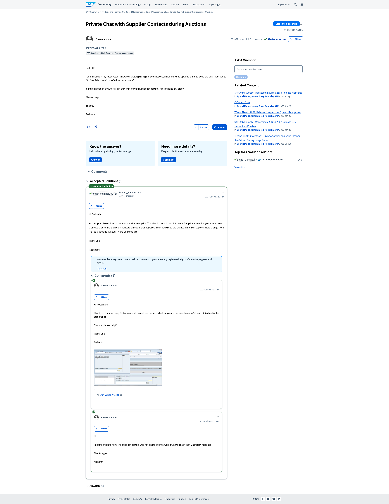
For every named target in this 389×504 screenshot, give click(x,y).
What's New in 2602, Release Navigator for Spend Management (267, 112)
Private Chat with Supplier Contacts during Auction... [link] (191, 12)
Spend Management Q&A (156, 12)
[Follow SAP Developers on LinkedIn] (279, 499)
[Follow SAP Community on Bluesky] (268, 499)
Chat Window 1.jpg (109, 395)
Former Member (103, 39)
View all (238, 167)
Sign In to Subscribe (286, 24)
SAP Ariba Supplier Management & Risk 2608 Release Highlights (268, 92)
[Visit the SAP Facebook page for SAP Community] (263, 499)
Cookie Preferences (199, 499)
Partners (175, 4)
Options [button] (301, 24)
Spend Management (134, 12)
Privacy (111, 499)
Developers (161, 4)
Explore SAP (284, 4)
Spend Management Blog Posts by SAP (258, 96)
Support (182, 499)
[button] (290, 39)
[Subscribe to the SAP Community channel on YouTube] (273, 499)
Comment (219, 127)
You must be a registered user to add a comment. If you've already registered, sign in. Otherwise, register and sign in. (154, 261)
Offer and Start (242, 102)
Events (186, 4)
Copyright (138, 499)
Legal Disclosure (153, 499)
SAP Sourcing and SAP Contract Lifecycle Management (110, 53)
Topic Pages (215, 4)
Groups (148, 4)
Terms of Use (124, 499)
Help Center (199, 4)
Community (105, 4)
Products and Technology (128, 4)
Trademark (169, 499)
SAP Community (92, 12)
